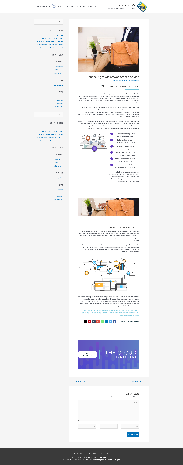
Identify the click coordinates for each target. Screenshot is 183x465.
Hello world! (59, 35)
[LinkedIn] (106, 321)
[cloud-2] (93, 132)
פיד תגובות (59, 103)
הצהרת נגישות (78, 453)
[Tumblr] (94, 321)
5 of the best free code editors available (51, 48)
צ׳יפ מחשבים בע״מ (124, 5)
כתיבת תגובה (135, 80)
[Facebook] (114, 321)
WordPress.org (58, 106)
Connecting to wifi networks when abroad (50, 44)
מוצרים (94, 453)
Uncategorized (125, 80)
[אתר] (87, 426)
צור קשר (87, 453)
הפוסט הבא (80, 381)
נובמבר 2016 (59, 70)
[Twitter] (110, 321)
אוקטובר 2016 (58, 73)
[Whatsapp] (102, 321)
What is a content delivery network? (52, 38)
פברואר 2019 (59, 67)
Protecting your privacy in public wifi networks (49, 41)
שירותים (82, 7)
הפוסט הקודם (136, 381)
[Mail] (85, 321)
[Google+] (98, 321)
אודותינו (93, 7)
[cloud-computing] (108, 258)
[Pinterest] (89, 321)
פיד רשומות (59, 100)
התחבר (60, 97)
